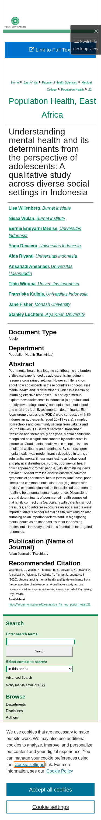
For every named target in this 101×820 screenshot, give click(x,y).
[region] (50, 771)
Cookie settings (29, 764)
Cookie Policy (59, 771)
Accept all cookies (50, 790)
